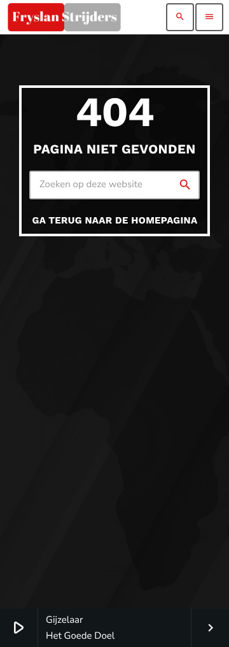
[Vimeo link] (64, 17)
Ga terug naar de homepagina (115, 220)
